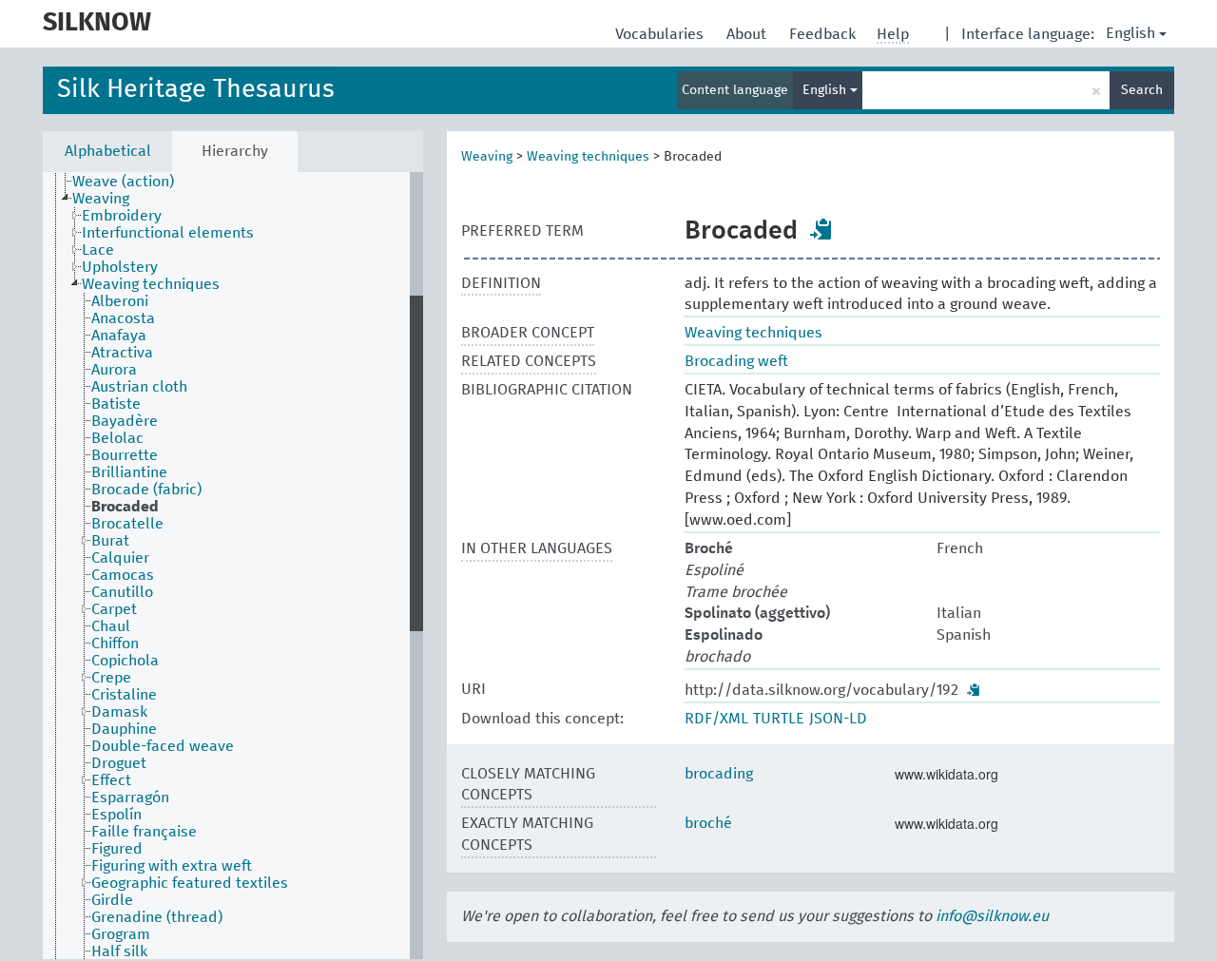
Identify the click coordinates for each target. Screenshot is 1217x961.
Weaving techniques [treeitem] (151, 284)
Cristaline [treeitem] (124, 694)
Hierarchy (235, 151)
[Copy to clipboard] (821, 229)
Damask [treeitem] (119, 712)
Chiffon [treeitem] (115, 643)
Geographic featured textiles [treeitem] (189, 883)
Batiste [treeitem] (116, 404)
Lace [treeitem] (98, 250)
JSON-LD (838, 718)
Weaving (486, 156)
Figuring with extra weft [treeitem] (171, 866)
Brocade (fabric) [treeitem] (146, 489)
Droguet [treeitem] (118, 763)
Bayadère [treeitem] (124, 421)
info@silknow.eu (992, 916)
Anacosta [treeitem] (123, 318)
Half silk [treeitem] (119, 951)
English (1130, 33)
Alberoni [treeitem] (119, 301)
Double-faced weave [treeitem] (162, 746)
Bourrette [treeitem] (124, 455)
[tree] (233, 565)
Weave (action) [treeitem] (123, 181)
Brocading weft (736, 361)
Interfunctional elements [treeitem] (168, 232)
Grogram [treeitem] (120, 934)
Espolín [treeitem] (116, 814)
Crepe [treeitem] (111, 677)
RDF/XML (716, 718)
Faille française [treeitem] (144, 831)
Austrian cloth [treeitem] (139, 386)
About (748, 34)
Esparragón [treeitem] (130, 797)
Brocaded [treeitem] (125, 506)
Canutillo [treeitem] (122, 592)
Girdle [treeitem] (112, 900)
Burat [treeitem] (110, 540)
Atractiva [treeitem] (122, 352)
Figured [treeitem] (117, 848)
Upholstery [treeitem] (120, 267)
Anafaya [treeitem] (118, 335)
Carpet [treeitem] (114, 609)
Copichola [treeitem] (125, 660)
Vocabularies (661, 34)
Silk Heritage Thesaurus (196, 90)
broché (708, 823)
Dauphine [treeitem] (124, 729)
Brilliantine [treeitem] (129, 472)
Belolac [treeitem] (117, 438)
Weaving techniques (588, 156)
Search (1142, 90)
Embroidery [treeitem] (122, 215)
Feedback (824, 34)
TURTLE (778, 718)
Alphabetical (108, 151)
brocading (719, 773)
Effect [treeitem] (111, 780)
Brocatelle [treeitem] (127, 523)
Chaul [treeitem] (110, 626)
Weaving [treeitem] (100, 198)
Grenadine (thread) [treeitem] (156, 917)
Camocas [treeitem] (122, 575)
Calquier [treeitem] (120, 558)
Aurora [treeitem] (114, 369)
